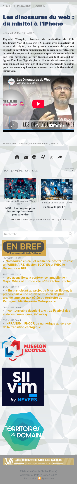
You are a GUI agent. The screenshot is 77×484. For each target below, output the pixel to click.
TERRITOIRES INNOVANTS (22, 219)
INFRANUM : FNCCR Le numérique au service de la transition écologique (37, 325)
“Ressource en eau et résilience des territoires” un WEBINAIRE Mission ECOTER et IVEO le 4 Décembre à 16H (38, 264)
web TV (55, 143)
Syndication (48, 478)
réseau (45, 143)
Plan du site (29, 478)
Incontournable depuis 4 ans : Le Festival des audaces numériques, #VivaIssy (36, 312)
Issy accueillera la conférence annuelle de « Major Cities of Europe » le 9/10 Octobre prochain (38, 279)
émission (23, 143)
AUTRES (40, 6)
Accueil (8, 6)
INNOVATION (24, 6)
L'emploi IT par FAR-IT (57, 206)
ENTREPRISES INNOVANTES (46, 219)
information (35, 143)
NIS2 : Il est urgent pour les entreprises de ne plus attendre (20, 211)
